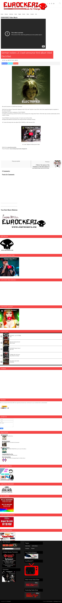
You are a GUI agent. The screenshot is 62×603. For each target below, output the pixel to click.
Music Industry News (6, 457)
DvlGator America (5, 447)
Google (16, 63)
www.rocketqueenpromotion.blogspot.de (18, 148)
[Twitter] (45, 3)
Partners (33, 548)
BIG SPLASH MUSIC (6, 441)
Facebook (5, 63)
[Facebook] (43, 3)
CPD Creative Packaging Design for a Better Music (16, 458)
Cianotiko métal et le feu (7, 454)
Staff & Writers (35, 546)
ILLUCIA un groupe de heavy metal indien (9, 455)
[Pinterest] (49, 3)
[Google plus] (47, 3)
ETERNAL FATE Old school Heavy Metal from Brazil (15, 355)
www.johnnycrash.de (11, 147)
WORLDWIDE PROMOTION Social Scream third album (16, 448)
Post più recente (16, 161)
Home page (27, 546)
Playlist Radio (5, 435)
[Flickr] (54, 3)
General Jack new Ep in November (13, 442)
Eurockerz (9, 601)
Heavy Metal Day (10, 436)
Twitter (10, 63)
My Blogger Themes (57, 601)
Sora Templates (49, 601)
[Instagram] (52, 3)
